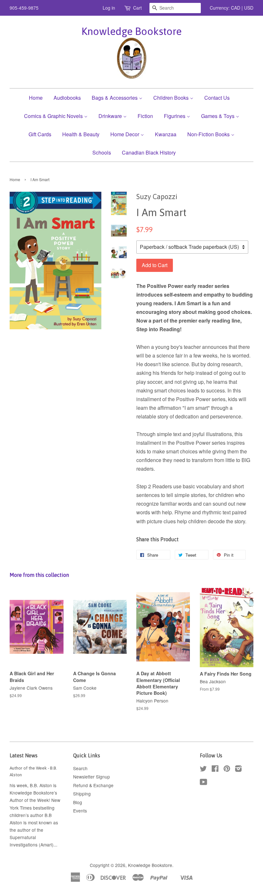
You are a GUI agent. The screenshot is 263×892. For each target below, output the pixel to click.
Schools (101, 152)
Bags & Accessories (115, 97)
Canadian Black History (149, 152)
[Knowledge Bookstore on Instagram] (238, 769)
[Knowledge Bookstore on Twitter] (203, 769)
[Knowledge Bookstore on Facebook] (215, 769)
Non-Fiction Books (209, 134)
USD (248, 7)
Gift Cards (40, 134)
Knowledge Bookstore (131, 31)
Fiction (145, 116)
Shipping (82, 793)
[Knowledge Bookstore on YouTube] (203, 783)
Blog (77, 802)
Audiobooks (67, 97)
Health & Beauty (80, 134)
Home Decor (125, 134)
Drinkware (110, 116)
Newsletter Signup (91, 776)
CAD (235, 7)
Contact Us (217, 97)
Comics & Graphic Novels (54, 116)
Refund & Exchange (93, 785)
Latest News (24, 755)
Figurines (175, 116)
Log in (109, 7)
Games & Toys (218, 116)
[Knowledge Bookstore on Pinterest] (226, 769)
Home (36, 97)
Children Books (171, 97)
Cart (137, 7)
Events (80, 810)
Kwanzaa (165, 134)
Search (80, 768)
